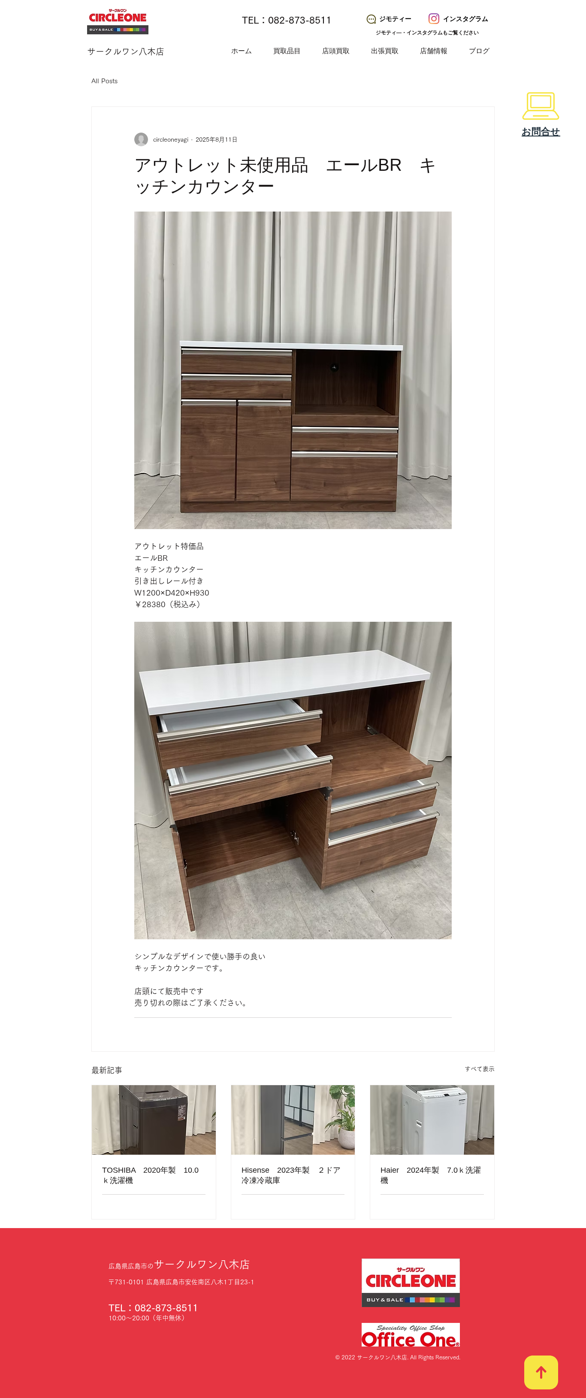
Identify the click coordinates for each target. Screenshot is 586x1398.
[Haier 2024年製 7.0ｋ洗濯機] (432, 1120)
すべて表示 (480, 1069)
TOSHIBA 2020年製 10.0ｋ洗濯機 (150, 1175)
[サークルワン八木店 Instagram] (434, 18)
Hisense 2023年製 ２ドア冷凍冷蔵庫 (291, 1175)
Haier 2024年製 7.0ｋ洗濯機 (431, 1175)
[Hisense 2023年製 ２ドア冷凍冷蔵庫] (293, 1120)
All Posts (104, 81)
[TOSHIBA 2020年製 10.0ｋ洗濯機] (154, 1120)
